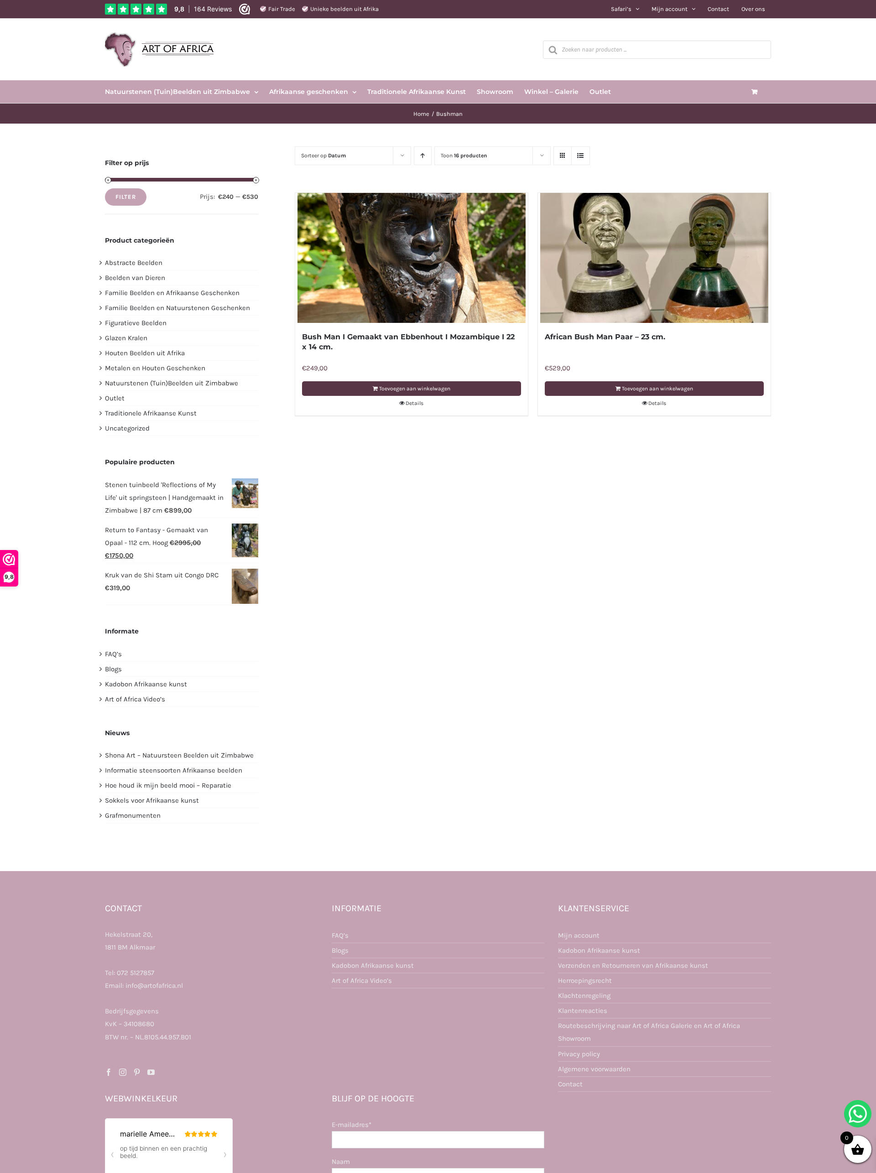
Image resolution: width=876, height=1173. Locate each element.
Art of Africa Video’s (135, 699)
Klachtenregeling (584, 995)
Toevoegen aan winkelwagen (414, 388)
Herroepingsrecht (585, 980)
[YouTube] (151, 1072)
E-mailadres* (351, 1125)
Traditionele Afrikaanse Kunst (151, 413)
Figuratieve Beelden (136, 323)
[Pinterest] (137, 1072)
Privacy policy (579, 1054)
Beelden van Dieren (135, 278)
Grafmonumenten (133, 815)
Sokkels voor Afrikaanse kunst (152, 800)
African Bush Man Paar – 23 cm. (605, 336)
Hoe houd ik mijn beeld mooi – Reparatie (168, 785)
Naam (341, 1161)
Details (414, 403)
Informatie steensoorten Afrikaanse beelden (173, 770)
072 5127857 (135, 973)
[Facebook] (108, 1072)
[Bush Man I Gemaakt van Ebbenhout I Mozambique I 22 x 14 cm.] (411, 258)
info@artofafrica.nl (154, 985)
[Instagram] (122, 1072)
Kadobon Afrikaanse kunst (146, 684)
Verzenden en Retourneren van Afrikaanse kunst (633, 965)
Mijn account (579, 935)
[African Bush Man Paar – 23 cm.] (654, 258)
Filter (125, 196)
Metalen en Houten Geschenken (155, 368)
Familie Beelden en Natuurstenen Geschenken (177, 308)
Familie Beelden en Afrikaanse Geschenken (172, 293)
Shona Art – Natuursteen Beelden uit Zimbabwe (179, 755)
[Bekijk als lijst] (580, 156)
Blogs (113, 669)
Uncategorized (127, 428)
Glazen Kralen (126, 338)
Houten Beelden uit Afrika (145, 353)
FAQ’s (113, 654)
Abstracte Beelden (133, 263)
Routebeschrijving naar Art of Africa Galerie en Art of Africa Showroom (649, 1032)
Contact (570, 1084)
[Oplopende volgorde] (423, 155)
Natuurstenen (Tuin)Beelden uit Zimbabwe (171, 383)
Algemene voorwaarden (594, 1069)
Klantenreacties (582, 1011)
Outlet (115, 398)
